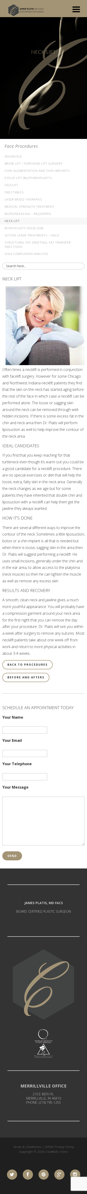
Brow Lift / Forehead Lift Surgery (34, 164)
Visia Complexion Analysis (26, 254)
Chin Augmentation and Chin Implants (37, 171)
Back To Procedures (27, 665)
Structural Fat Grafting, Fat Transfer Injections (38, 245)
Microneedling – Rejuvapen (28, 214)
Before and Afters (25, 677)
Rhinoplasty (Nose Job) (24, 228)
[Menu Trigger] (76, 8)
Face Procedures (21, 146)
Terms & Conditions (27, 1147)
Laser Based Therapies (23, 199)
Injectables (14, 192)
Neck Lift (12, 221)
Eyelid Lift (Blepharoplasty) (28, 178)
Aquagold (13, 156)
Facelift (11, 185)
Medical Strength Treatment (29, 207)
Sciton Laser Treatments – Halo (32, 235)
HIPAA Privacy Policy (59, 1147)
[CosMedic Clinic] (26, 9)
